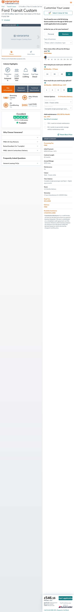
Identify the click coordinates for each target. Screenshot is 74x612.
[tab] (31, 52)
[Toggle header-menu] (71, 2)
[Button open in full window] (38, 46)
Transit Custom (11, 6)
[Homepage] (10, 2)
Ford (3, 6)
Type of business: (50, 39)
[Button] (21, 137)
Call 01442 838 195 (50, 610)
